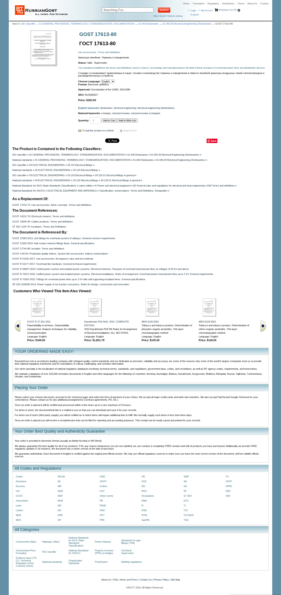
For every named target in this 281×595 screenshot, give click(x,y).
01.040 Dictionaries (148, 23)
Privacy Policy (161, 579)
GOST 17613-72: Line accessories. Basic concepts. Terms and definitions (51, 205)
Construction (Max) (26, 541)
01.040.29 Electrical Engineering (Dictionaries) (186, 23)
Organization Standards (75, 562)
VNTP (228, 481)
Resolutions (148, 496)
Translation (198, 3)
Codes (19, 476)
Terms (241, 3)
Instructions (22, 500)
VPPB (228, 486)
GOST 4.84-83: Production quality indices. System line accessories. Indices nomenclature (60, 253)
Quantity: (83, 120)
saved (195, 14)
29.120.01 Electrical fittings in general (114, 175)
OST (102, 491)
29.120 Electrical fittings (79, 165)
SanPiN (146, 520)
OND (102, 476)
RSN (144, 510)
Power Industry (103, 541)
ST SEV (188, 496)
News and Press (129, 579)
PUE (144, 481)
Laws (19, 505)
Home (186, 3)
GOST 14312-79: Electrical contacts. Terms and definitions (43, 216)
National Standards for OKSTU (28, 190)
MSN (60, 491)
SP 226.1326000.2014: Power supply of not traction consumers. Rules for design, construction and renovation (70, 284)
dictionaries (106, 108)
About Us (252, 3)
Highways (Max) (51, 541)
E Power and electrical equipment (113, 185)
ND (59, 510)
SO (185, 486)
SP (185, 491)
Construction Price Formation (26, 551)
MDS (18, 520)
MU (59, 505)
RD (143, 486)
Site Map (175, 579)
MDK (18, 515)
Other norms (106, 496)
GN (18, 491)
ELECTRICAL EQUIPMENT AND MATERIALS (72, 190)
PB (101, 500)
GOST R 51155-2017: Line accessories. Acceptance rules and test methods (52, 258)
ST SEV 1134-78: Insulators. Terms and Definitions (39, 226)
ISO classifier (28, 23)
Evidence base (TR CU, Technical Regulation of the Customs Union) (26, 562)
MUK (60, 500)
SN (185, 481)
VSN (227, 496)
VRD (228, 491)
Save (213, 140)
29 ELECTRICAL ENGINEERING (47, 165)
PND (102, 510)
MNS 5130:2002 (150, 321)
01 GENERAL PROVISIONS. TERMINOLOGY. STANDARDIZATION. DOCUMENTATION (87, 23)
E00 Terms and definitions (221, 185)
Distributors (228, 3)
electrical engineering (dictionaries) (155, 108)
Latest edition (86, 185)
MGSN (61, 476)
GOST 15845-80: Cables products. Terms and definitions (42, 221)
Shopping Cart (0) (227, 10)
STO (186, 500)
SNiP (186, 476)
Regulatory (213, 3)
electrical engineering (125, 108)
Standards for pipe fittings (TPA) (131, 541)
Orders (103, 486)
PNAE (103, 505)
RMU (144, 500)
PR (143, 476)
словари (105, 113)
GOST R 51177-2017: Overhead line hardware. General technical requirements (54, 264)
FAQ (115, 579)
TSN (186, 520)
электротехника (120, 113)
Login (193, 10)
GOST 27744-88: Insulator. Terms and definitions (38, 248)
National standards (22, 160)
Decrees (20, 486)
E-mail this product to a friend (98, 130)
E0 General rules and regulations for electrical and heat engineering (169, 185)
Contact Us (146, 579)
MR (59, 486)
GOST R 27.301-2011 (38, 321)
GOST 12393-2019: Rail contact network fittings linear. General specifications (53, 243)
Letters (19, 510)
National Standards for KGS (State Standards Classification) (44, 185)
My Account (207, 10)
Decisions (21, 481)
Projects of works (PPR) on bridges (104, 551)
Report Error (130, 130)
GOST (19, 496)
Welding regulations (131, 562)
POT (102, 515)
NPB (60, 515)
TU (227, 476)
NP (59, 520)
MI (59, 481)
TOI (186, 510)
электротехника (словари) (145, 113)
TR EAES (189, 515)
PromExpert (101, 562)
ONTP (103, 481)
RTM (144, 515)
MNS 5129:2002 (207, 321)
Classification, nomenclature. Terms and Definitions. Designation (133, 190)
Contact (264, 3)
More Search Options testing (168, 16)
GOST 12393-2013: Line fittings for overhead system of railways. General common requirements (63, 238)
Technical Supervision (127, 551)
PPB (102, 520)
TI (185, 505)
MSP (60, 496)
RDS (144, 491)
